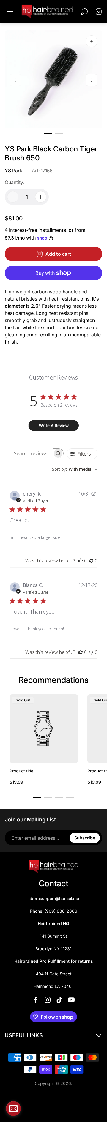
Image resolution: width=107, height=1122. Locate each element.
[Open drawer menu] (10, 11)
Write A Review (54, 425)
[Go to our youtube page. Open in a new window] (71, 999)
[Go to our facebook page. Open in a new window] (35, 999)
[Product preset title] (44, 728)
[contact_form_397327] (13, 1108)
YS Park (13, 171)
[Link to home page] (53, 866)
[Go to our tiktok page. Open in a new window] (59, 999)
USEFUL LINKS (24, 1035)
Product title (21, 770)
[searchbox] (31, 453)
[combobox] (74, 469)
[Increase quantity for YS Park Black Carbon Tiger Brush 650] (40, 197)
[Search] (84, 11)
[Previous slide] (15, 80)
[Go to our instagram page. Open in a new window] (47, 999)
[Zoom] (91, 41)
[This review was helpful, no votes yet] (80, 560)
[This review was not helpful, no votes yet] (91, 560)
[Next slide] (91, 80)
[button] (48, 133)
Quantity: (14, 182)
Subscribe (84, 837)
